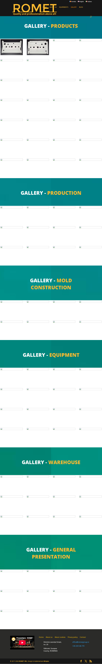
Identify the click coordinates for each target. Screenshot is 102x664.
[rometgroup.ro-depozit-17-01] (11, 477)
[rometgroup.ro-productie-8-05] (90, 208)
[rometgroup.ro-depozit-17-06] (64, 477)
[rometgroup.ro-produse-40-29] (64, 80)
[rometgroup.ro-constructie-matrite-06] (11, 302)
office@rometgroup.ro (80, 642)
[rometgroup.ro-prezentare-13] (90, 611)
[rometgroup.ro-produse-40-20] (64, 160)
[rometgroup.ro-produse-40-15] (38, 140)
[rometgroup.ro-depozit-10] (90, 517)
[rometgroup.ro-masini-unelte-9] (38, 409)
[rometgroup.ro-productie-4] (64, 228)
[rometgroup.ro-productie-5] (90, 228)
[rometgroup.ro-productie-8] (90, 247)
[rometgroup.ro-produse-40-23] (64, 100)
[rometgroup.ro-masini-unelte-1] (38, 370)
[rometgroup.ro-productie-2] (11, 228)
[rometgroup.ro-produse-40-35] (11, 61)
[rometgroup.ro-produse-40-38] (38, 55)
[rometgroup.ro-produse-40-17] (90, 140)
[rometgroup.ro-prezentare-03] (64, 571)
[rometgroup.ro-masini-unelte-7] (90, 390)
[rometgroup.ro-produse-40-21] (11, 120)
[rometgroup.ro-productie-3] (38, 228)
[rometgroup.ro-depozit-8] (64, 497)
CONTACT (46, 12)
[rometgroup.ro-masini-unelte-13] (38, 429)
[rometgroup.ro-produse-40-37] (64, 41)
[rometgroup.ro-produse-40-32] (90, 61)
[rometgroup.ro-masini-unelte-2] (64, 370)
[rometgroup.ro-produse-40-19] (38, 160)
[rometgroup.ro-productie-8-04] (11, 208)
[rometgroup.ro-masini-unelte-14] (64, 429)
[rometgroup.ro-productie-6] (38, 247)
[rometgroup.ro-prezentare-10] (38, 611)
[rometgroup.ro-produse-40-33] (64, 61)
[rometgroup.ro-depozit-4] (64, 517)
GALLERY (74, 7)
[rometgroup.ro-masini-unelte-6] (64, 390)
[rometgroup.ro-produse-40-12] (64, 120)
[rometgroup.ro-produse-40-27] (90, 80)
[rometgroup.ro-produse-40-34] (38, 61)
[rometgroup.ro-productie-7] (64, 247)
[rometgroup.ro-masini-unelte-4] (11, 390)
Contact (83, 637)
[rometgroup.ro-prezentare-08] (90, 591)
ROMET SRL (23, 661)
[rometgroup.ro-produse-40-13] (90, 120)
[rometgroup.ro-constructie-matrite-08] (90, 322)
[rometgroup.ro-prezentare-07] (64, 591)
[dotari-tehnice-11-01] (11, 370)
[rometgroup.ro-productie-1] (38, 208)
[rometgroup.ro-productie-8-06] (11, 247)
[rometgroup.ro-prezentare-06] (38, 591)
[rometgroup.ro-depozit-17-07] (38, 477)
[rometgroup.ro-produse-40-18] (11, 160)
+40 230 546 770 (78, 646)
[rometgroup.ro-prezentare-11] (64, 611)
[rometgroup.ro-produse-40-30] (38, 80)
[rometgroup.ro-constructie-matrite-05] (38, 302)
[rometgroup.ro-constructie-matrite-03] (11, 322)
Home (41, 637)
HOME (45, 7)
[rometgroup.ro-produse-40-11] (38, 120)
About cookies (60, 637)
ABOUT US (53, 7)
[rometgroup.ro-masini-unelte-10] (64, 409)
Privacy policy (73, 637)
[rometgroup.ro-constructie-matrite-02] (90, 302)
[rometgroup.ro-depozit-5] (38, 517)
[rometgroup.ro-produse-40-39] (11, 55)
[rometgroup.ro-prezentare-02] (38, 571)
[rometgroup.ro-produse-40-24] (38, 100)
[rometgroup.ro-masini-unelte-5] (38, 390)
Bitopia (46, 661)
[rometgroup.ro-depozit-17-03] (11, 497)
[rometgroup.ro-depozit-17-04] (90, 477)
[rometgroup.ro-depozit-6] (90, 497)
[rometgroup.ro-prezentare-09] (11, 611)
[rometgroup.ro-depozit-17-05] (38, 497)
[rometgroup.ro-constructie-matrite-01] (64, 322)
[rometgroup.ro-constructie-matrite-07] (64, 302)
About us (49, 637)
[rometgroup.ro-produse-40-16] (64, 140)
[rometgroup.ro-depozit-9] (11, 517)
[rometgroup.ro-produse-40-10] (90, 160)
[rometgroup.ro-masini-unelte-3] (90, 370)
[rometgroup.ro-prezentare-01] (11, 571)
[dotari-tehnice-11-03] (90, 429)
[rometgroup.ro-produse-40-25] (11, 100)
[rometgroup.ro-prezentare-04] (90, 571)
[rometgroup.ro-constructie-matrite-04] (38, 322)
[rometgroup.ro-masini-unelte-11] (90, 409)
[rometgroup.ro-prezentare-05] (11, 591)
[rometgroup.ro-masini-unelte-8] (11, 409)
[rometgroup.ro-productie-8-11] (64, 208)
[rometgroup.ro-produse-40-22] (90, 100)
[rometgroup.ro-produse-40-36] (90, 41)
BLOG (81, 7)
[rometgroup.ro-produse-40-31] (11, 80)
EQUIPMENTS (63, 7)
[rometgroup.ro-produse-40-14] (11, 140)
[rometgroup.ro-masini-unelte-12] (11, 429)
